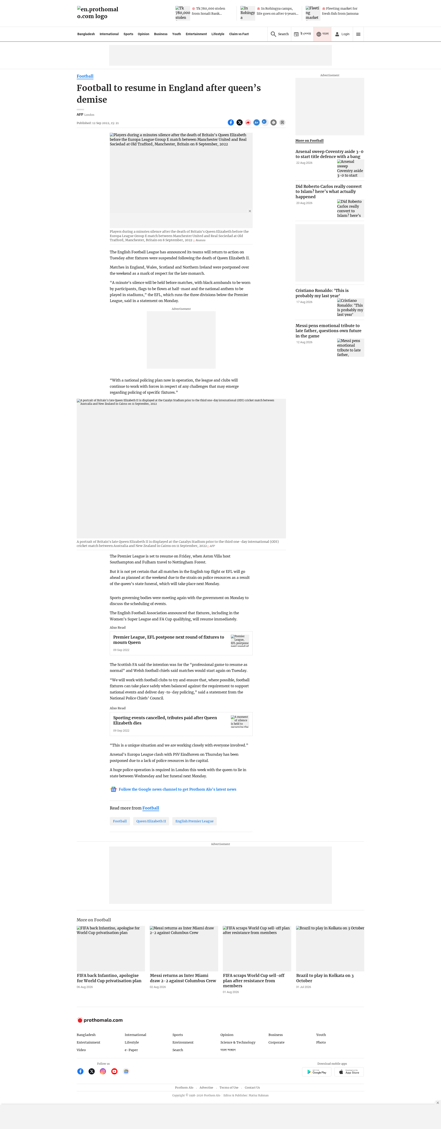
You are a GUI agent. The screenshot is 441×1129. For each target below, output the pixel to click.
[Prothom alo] (99, 13)
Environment (183, 1042)
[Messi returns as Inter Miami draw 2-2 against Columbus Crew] (184, 948)
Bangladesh (86, 34)
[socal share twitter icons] (240, 125)
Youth (176, 34)
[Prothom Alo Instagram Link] (104, 1072)
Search (177, 1050)
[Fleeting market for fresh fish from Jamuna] (313, 13)
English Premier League (194, 821)
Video (81, 1050)
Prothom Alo (184, 1087)
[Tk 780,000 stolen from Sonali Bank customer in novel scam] (182, 13)
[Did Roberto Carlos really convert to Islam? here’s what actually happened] (350, 208)
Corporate (277, 1042)
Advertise (206, 1087)
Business (160, 34)
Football (85, 76)
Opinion (143, 34)
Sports (128, 34)
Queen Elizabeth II (151, 821)
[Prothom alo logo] (100, 1021)
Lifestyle (218, 34)
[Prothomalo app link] (317, 1072)
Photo (321, 1042)
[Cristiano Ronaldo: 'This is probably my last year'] (350, 307)
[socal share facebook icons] (231, 125)
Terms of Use (229, 1087)
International (109, 34)
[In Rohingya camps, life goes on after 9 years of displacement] (247, 13)
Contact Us (252, 1087)
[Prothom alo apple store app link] (349, 1072)
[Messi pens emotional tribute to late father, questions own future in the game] (350, 348)
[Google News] (126, 1072)
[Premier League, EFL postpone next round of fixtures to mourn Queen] (240, 641)
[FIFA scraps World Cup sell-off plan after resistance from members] (257, 948)
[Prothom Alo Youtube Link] (116, 1072)
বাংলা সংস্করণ (228, 1050)
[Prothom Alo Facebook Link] (82, 1072)
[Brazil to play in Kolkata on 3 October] (330, 948)
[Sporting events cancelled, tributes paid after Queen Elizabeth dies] (240, 721)
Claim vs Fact (239, 34)
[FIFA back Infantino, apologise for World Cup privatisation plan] (111, 948)
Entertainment (196, 34)
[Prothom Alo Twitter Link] (93, 1072)
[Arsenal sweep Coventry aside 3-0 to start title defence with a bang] (350, 168)
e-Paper (131, 1050)
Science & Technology (237, 1042)
